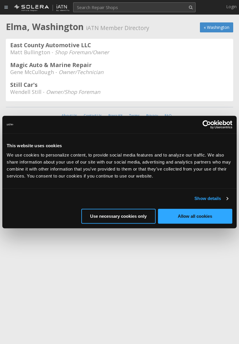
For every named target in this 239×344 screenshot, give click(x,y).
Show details (207, 198)
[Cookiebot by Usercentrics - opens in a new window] (206, 124)
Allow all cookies (195, 216)
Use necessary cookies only (118, 216)
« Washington (216, 27)
